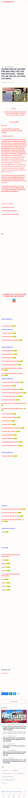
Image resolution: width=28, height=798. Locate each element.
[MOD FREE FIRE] (11, 758)
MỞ (14, 299)
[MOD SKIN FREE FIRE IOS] (21, 725)
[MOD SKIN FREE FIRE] (12, 725)
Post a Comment (14, 701)
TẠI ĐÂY (14, 326)
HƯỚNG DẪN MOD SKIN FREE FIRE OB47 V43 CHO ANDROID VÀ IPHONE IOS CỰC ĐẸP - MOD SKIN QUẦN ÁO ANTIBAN (14, 728)
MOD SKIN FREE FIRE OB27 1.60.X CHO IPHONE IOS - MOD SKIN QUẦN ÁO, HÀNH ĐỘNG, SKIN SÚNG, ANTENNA (14, 739)
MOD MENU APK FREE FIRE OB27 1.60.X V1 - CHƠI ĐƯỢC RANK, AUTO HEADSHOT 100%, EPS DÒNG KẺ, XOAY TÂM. (14, 761)
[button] (24, 2)
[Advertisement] (14, 19)
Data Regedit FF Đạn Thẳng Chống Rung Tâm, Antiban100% (14, 746)
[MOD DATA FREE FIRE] (12, 750)
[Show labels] (5, 783)
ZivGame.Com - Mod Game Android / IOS (14, 791)
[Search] (26, 2)
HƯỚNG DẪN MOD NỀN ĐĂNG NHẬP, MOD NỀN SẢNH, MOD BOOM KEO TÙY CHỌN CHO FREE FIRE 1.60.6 (14, 753)
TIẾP (14, 301)
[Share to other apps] (18, 693)
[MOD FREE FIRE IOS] (12, 736)
